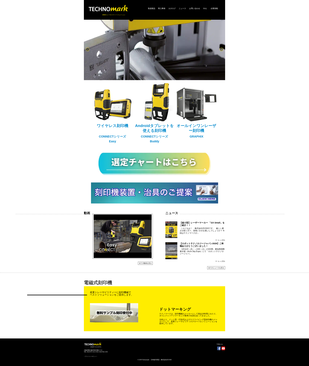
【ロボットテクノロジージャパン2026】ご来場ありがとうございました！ (202, 244)
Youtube (223, 348)
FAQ (205, 8)
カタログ (172, 8)
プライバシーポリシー (91, 356)
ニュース (182, 8)
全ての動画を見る (145, 263)
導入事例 (161, 8)
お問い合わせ (194, 8)
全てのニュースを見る (216, 268)
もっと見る (221, 240)
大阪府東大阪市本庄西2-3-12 (93, 350)
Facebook (219, 348)
